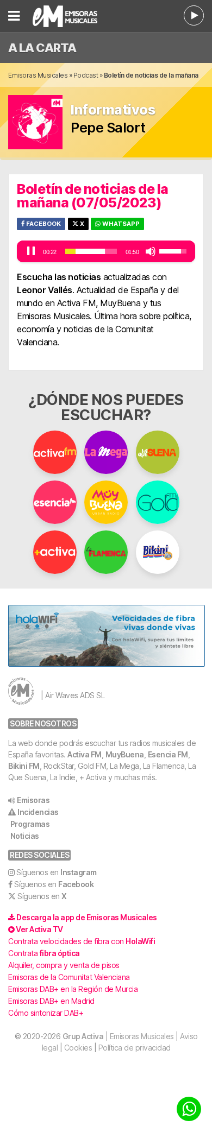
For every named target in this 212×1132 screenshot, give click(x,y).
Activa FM (84, 754)
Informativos (113, 110)
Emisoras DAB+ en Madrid (51, 1000)
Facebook (42, 223)
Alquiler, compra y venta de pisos (64, 965)
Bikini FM (24, 765)
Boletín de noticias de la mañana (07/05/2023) (93, 196)
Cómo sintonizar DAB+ (45, 1012)
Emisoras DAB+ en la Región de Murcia (73, 989)
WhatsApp (120, 223)
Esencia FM (168, 754)
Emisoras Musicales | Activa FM (74, 16)
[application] (106, 251)
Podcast (85, 75)
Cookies (78, 1047)
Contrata (44, 953)
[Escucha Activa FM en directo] (194, 15)
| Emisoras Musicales (118, 1036)
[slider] (91, 251)
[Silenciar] (150, 251)
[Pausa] (31, 251)
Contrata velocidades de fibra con (81, 941)
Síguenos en (56, 872)
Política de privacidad (134, 1047)
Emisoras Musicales (37, 75)
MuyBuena (124, 754)
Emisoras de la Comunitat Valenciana (69, 977)
